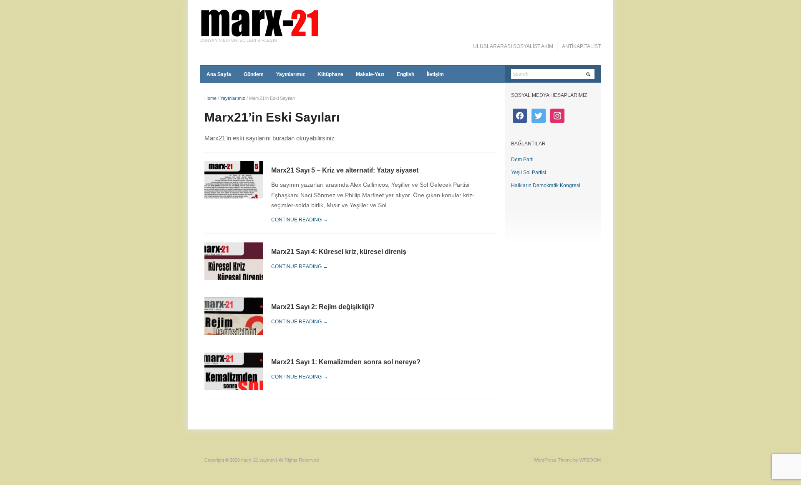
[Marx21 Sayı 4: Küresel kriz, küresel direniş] (233, 261)
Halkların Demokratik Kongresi (545, 185)
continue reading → (299, 220)
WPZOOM (590, 459)
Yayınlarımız (290, 74)
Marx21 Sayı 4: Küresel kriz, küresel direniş (338, 251)
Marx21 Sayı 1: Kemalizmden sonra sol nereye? (346, 362)
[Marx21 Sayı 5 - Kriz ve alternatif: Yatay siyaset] (233, 179)
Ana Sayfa (219, 74)
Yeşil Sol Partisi (528, 172)
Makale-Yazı (370, 74)
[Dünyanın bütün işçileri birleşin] (336, 22)
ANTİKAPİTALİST (581, 46)
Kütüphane (330, 74)
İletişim (435, 74)
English (405, 74)
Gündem (254, 74)
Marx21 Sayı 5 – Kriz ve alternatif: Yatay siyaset (344, 170)
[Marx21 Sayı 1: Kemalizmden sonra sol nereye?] (233, 371)
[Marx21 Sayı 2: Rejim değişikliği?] (233, 316)
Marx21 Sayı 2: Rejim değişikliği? (323, 306)
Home (210, 98)
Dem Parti (522, 160)
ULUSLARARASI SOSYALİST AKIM (513, 46)
